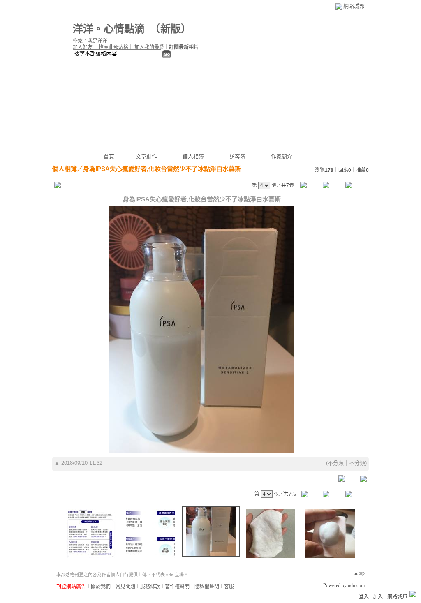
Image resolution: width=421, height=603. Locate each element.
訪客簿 (237, 156)
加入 (378, 597)
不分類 (336, 463)
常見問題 (125, 586)
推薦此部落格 (113, 47)
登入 (364, 597)
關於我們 (101, 586)
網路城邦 (354, 6)
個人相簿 (193, 156)
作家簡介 (281, 156)
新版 (170, 29)
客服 (229, 586)
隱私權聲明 (206, 586)
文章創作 (146, 156)
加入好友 (83, 47)
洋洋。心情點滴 (109, 29)
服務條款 (150, 586)
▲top (359, 573)
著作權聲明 (177, 586)
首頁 (109, 156)
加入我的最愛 (149, 47)
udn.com (356, 585)
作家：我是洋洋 (90, 41)
